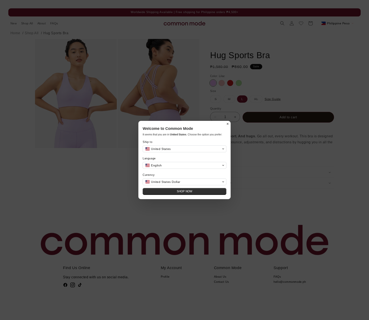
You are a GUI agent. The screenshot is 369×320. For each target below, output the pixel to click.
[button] (184, 148)
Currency (149, 174)
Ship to (147, 142)
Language (149, 158)
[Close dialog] (228, 124)
